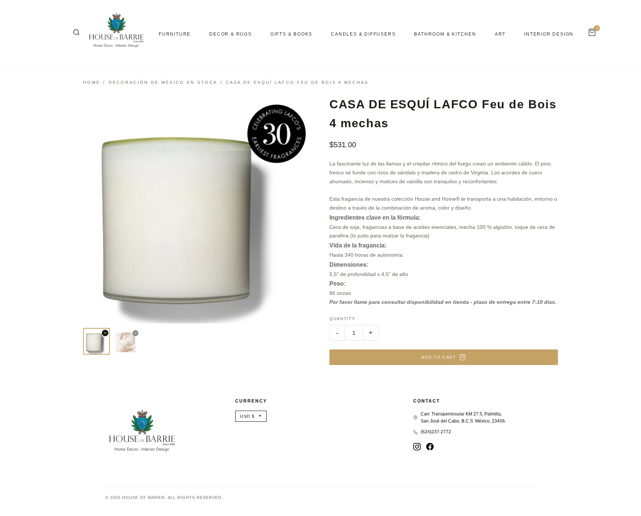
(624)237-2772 (436, 431)
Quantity (342, 318)
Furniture (175, 34)
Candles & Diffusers (363, 34)
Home (91, 82)
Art (500, 34)
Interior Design (548, 34)
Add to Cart (438, 357)
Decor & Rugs (230, 34)
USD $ (251, 416)
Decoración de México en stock (163, 82)
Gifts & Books (291, 34)
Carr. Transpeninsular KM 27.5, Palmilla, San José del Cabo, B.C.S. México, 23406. (463, 417)
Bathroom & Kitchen (445, 34)
